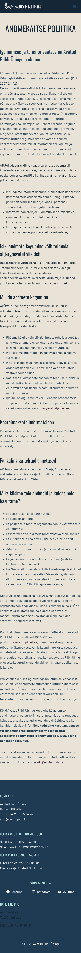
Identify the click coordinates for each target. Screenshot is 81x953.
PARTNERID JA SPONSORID (15, 925)
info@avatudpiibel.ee (54, 408)
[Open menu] (74, 6)
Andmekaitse (9, 912)
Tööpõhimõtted (10, 917)
